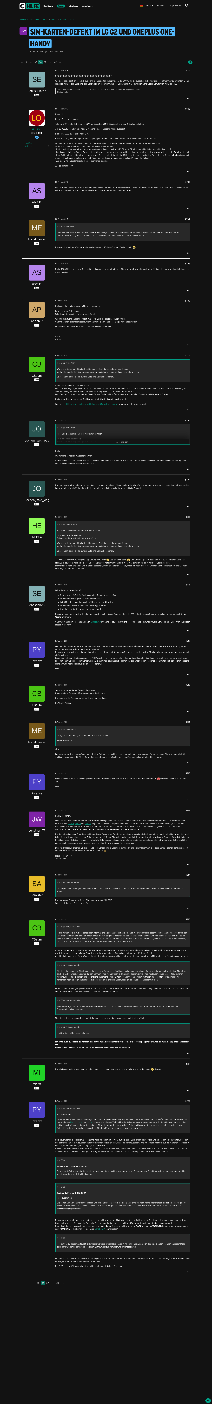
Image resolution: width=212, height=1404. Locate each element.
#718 (188, 919)
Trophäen (28, 143)
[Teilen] (190, 62)
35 (35, 62)
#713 (188, 685)
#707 (187, 355)
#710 (188, 517)
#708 (187, 420)
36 (40, 62)
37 (45, 62)
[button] (146, 5)
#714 (188, 722)
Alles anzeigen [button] (122, 442)
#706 (187, 301)
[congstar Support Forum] (30, 5)
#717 (188, 875)
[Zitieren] (188, 98)
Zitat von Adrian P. (69, 363)
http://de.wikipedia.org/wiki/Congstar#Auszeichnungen (90, 404)
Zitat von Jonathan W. (70, 926)
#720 (187, 1101)
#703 (187, 182)
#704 (187, 219)
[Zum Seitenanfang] (208, 1400)
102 (55, 62)
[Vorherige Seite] (22, 62)
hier (70, 823)
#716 (188, 810)
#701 (188, 70)
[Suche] (187, 5)
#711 (188, 585)
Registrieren (175, 5)
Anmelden (161, 5)
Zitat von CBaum (68, 729)
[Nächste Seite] (60, 62)
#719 (188, 1063)
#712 (188, 641)
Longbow (95, 621)
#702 (187, 108)
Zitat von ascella (68, 226)
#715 (188, 773)
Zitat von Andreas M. (70, 882)
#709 (187, 479)
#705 (187, 263)
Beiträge (28, 146)
